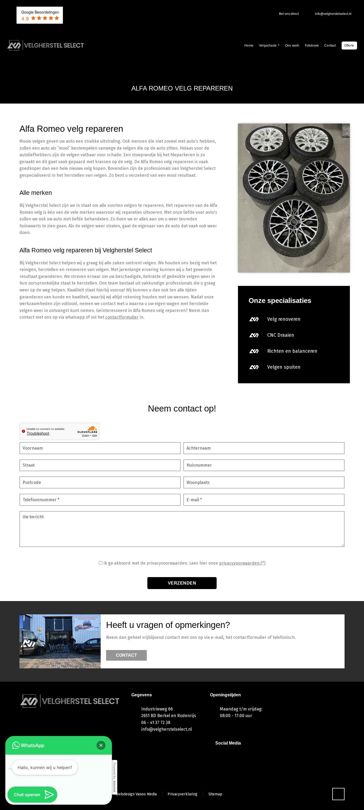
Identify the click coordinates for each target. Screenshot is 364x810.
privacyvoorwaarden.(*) (242, 563)
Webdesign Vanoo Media (136, 794)
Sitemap (215, 794)
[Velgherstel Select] (46, 45)
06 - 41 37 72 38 (155, 722)
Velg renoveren (284, 319)
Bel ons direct (289, 14)
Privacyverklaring (182, 794)
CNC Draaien (280, 335)
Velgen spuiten (284, 367)
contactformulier (122, 317)
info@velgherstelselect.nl (333, 14)
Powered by (114, 777)
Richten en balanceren (292, 351)
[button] (101, 745)
